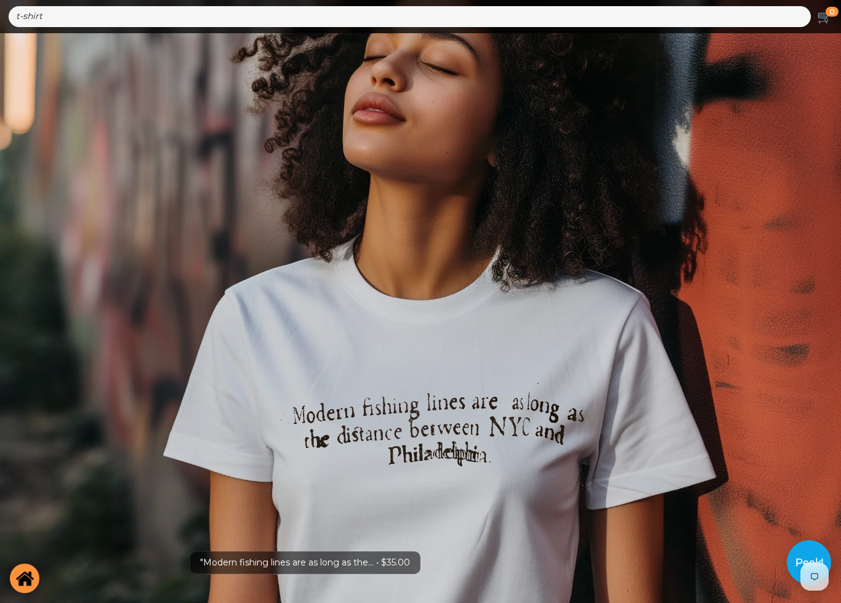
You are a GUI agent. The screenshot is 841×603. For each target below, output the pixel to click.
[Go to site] (24, 578)
